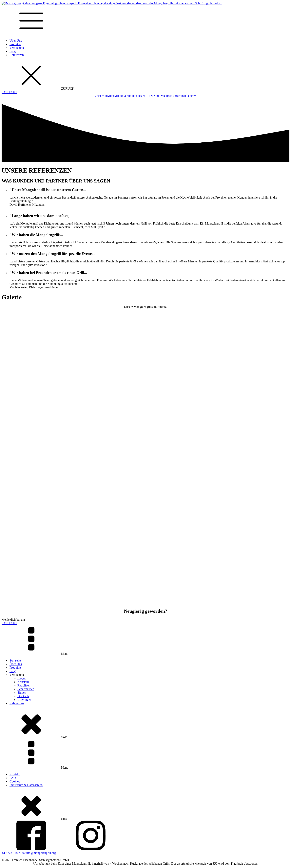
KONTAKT (9, 92)
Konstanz (23, 682)
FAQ (13, 778)
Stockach (23, 696)
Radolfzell (23, 685)
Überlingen (24, 699)
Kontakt (15, 774)
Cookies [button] (15, 781)
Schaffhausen (25, 689)
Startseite (15, 660)
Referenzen (17, 55)
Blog (13, 51)
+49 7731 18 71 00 (14, 853)
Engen (21, 678)
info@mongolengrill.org (41, 853)
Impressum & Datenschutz (26, 785)
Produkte (15, 44)
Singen (21, 692)
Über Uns (16, 40)
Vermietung (17, 47)
